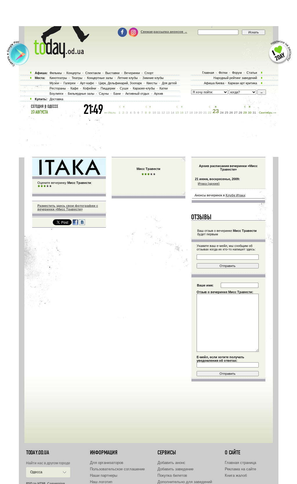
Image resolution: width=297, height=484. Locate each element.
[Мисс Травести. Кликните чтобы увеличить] (69, 174)
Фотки (223, 72)
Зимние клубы (153, 78)
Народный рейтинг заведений (235, 78)
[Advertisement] (148, 13)
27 (236, 112)
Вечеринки (132, 73)
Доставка (56, 99)
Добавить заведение (175, 469)
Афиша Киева (214, 83)
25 (226, 112)
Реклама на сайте (240, 469)
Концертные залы (100, 78)
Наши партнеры (103, 475)
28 (240, 112)
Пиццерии (108, 88)
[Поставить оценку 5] (50, 186)
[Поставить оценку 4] (47, 186)
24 (222, 112)
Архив (158, 93)
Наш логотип (101, 482)
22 (209, 112)
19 (196, 112)
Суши (124, 88)
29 (245, 112)
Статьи (252, 72)
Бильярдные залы (81, 93)
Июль (112, 112)
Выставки (112, 73)
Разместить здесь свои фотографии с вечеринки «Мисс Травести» (67, 207)
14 (172, 112)
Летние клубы (127, 78)
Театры (77, 78)
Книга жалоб (236, 475)
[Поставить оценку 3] (45, 186)
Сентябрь (265, 112)
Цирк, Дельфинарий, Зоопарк (120, 83)
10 (154, 112)
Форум (237, 72)
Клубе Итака (235, 195)
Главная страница (240, 462)
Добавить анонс (171, 462)
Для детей (169, 83)
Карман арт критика (242, 83)
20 (200, 112)
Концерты (73, 73)
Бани (117, 93)
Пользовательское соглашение (117, 469)
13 (168, 112)
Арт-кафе (87, 83)
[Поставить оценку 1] (39, 186)
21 (205, 112)
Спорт (148, 73)
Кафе (74, 88)
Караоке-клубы (144, 88)
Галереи (69, 83)
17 (186, 112)
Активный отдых (137, 93)
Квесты (151, 83)
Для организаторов (106, 462)
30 (249, 112)
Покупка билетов (172, 475)
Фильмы (56, 73)
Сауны (104, 93)
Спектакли (93, 73)
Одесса (36, 472)
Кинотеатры (58, 78)
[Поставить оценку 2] (42, 186)
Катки (164, 88)
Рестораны (58, 88)
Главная (208, 72)
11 (158, 112)
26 (231, 112)
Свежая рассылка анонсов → (164, 31)
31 (254, 112)
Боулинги (56, 93)
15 (177, 112)
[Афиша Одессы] (58, 56)
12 (163, 112)
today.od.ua (37, 452)
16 (182, 112)
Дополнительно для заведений (184, 482)
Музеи (54, 83)
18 (191, 112)
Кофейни (89, 88)
